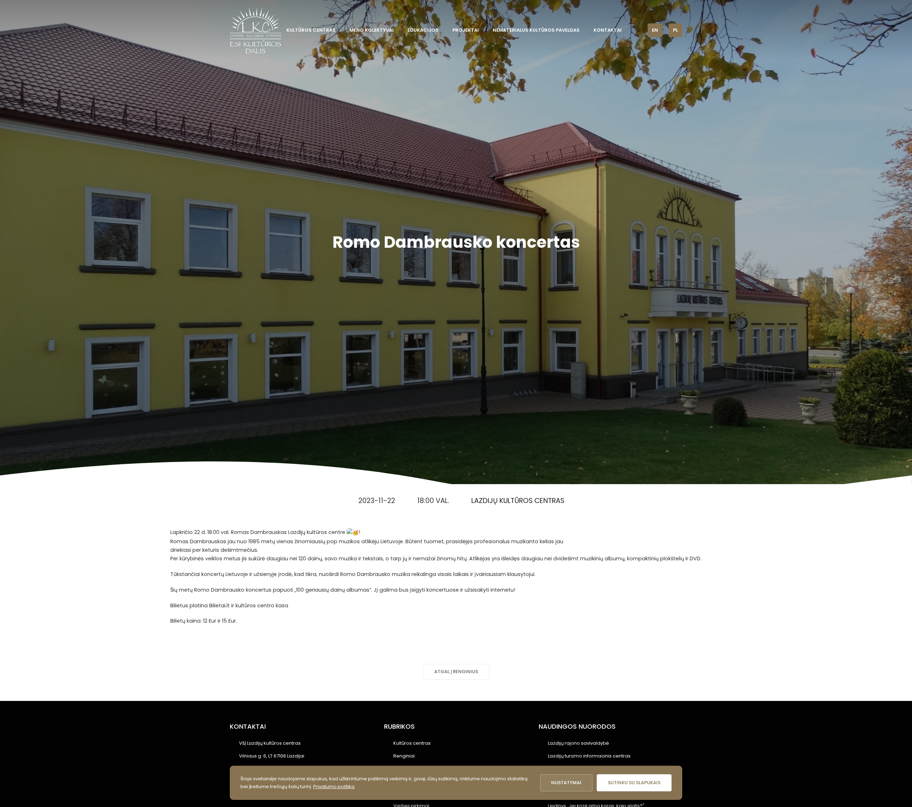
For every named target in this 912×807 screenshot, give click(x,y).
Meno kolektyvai (371, 30)
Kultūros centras (311, 30)
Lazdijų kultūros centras (517, 500)
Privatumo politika (333, 786)
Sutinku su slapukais (634, 782)
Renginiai (404, 756)
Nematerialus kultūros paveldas (536, 30)
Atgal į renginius (456, 671)
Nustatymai (566, 782)
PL (675, 30)
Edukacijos (423, 30)
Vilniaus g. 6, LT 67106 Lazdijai (271, 756)
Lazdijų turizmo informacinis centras (589, 756)
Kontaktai (608, 30)
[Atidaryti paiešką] (637, 30)
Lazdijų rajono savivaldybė (578, 743)
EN (655, 30)
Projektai (465, 30)
